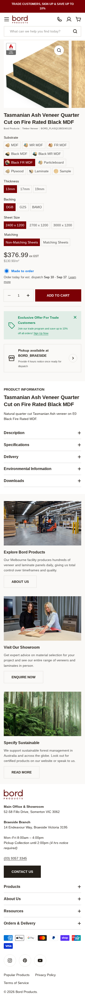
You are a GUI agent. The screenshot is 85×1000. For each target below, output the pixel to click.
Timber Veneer (30, 128)
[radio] (12, 145)
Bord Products (11, 128)
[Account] (69, 19)
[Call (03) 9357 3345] (59, 19)
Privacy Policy (45, 975)
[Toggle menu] (6, 19)
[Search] (75, 31)
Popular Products (17, 975)
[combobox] (42, 31)
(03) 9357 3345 (15, 858)
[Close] (75, 317)
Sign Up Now (41, 333)
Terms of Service (16, 983)
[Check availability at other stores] (73, 358)
